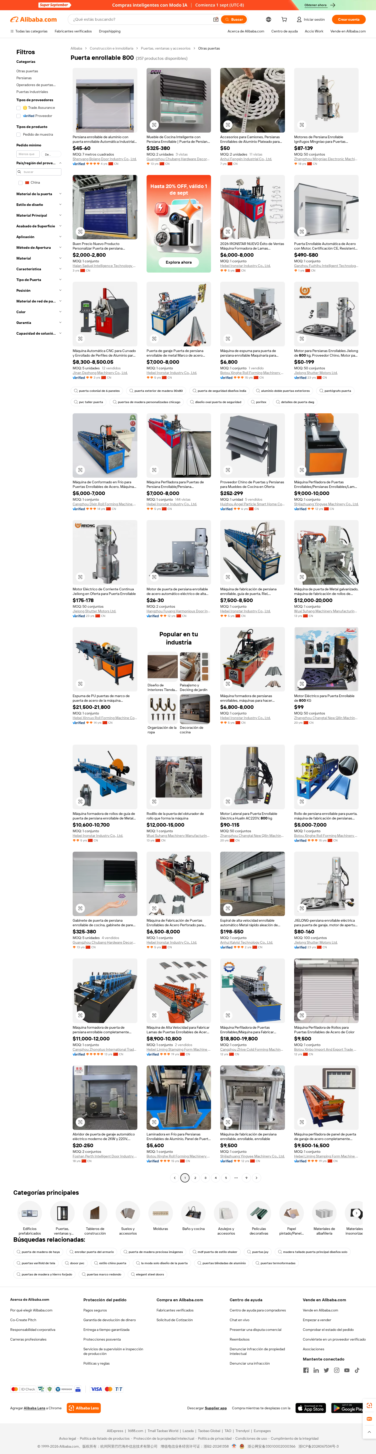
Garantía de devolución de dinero (109, 1320)
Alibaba (76, 48)
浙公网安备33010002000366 (271, 1446)
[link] (369, 1405)
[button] (216, 19)
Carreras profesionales (28, 1339)
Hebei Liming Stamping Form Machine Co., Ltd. (179, 1049)
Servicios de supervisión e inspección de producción (113, 1351)
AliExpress (115, 1431)
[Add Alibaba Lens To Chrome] (84, 1408)
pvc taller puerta (91, 402)
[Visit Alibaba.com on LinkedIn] (316, 1370)
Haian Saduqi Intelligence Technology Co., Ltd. (105, 266)
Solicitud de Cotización (175, 1320)
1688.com (135, 1431)
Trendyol (242, 1431)
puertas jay (260, 1252)
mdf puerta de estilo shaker (217, 1252)
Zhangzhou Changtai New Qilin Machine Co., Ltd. (326, 718)
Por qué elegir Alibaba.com (31, 1310)
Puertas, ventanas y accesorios (166, 48)
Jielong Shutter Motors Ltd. (316, 373)
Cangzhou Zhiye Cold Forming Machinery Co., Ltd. (252, 1049)
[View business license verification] (234, 1446)
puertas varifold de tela (38, 1263)
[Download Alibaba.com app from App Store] (310, 1408)
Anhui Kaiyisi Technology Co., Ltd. (246, 942)
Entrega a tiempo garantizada (106, 1330)
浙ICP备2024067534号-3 (318, 1446)
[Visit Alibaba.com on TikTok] (357, 1370)
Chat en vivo (239, 1320)
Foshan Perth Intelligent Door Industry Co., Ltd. (105, 1156)
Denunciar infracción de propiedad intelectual (257, 1351)
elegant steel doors (150, 1274)
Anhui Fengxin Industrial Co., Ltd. (246, 159)
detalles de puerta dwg (297, 402)
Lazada (188, 1431)
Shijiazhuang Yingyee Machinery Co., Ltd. (326, 504)
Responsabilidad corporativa (32, 1330)
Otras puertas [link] (209, 48)
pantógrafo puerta (338, 391)
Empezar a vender (317, 1320)
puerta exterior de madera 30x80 (159, 391)
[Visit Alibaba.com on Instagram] (337, 1370)
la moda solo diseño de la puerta (164, 1263)
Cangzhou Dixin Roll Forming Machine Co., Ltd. (105, 504)
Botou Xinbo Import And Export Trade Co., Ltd (326, 1049)
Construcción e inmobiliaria (111, 48)
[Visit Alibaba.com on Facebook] (306, 1370)
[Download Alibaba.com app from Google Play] (348, 1408)
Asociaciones (313, 1349)
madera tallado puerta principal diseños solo (315, 1252)
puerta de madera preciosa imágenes (156, 1252)
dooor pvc (77, 1263)
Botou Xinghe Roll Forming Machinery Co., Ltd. (252, 373)
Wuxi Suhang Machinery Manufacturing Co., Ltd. (326, 611)
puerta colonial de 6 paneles (99, 391)
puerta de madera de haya (41, 1252)
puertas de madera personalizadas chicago (149, 402)
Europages (262, 1431)
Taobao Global (209, 1431)
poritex (261, 402)
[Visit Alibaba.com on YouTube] (347, 1370)
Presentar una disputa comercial (255, 1330)
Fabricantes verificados (175, 1310)
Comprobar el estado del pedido (328, 1330)
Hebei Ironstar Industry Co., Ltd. (245, 266)
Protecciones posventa (102, 1339)
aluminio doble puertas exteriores (285, 391)
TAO (228, 1431)
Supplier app (216, 1408)
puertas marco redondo (104, 1274)
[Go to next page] (256, 1177)
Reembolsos (240, 1339)
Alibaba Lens (34, 1408)
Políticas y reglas (96, 1363)
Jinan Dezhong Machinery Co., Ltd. (100, 373)
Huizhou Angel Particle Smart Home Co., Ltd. (252, 504)
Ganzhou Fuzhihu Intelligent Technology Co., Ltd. (326, 266)
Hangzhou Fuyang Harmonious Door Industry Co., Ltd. (179, 611)
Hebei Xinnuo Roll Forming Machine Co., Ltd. (105, 718)
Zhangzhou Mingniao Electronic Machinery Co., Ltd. (326, 159)
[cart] (285, 20)
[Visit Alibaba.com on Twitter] (326, 1370)
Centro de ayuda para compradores (258, 1310)
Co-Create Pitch (23, 1320)
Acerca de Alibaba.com (29, 1299)
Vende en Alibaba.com (320, 1310)
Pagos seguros (95, 1310)
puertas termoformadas (278, 1263)
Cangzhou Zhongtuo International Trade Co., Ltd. (105, 1049)
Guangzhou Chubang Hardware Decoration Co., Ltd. (179, 159)
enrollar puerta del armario (94, 1252)
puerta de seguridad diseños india (222, 391)
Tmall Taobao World (163, 1431)
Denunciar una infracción (250, 1363)
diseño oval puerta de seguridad (218, 402)
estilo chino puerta (112, 1263)
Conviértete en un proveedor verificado (334, 1339)
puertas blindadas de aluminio (224, 1263)
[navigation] (38, 614)
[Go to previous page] (174, 1177)
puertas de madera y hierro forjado (47, 1274)
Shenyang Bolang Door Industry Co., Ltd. (105, 159)
